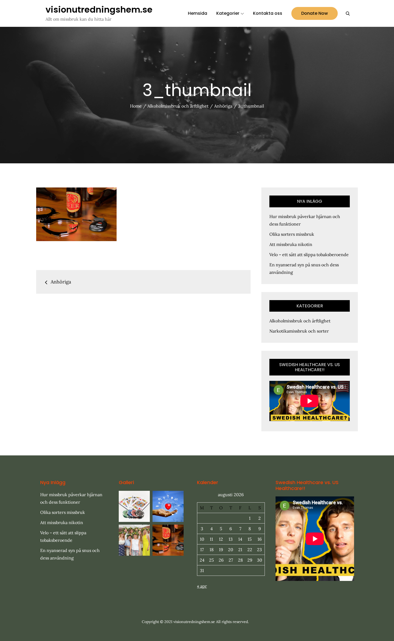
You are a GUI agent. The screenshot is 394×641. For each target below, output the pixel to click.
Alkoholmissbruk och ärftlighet (299, 320)
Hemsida (197, 13)
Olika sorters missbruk (291, 234)
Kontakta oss (267, 13)
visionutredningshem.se (99, 9)
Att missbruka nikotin (290, 244)
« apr (202, 586)
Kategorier (227, 13)
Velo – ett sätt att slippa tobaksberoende (309, 254)
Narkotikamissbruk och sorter (299, 331)
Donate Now (314, 13)
